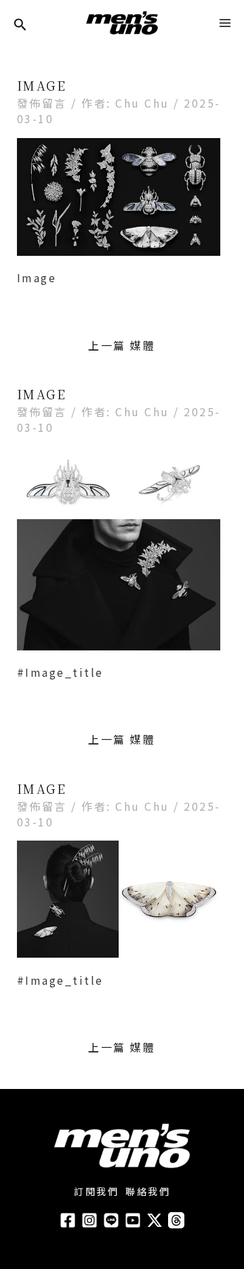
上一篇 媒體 (121, 345)
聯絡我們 (147, 1191)
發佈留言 (42, 103)
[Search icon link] (20, 25)
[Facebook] (68, 1220)
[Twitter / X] (154, 1220)
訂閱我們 (96, 1191)
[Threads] (176, 1220)
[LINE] (111, 1220)
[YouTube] (133, 1220)
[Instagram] (89, 1220)
